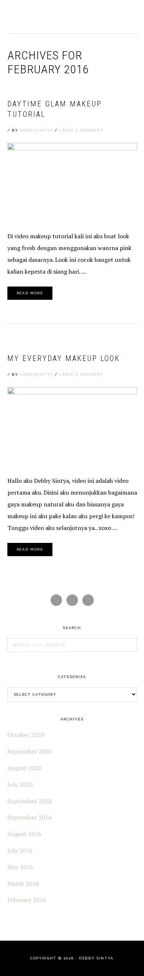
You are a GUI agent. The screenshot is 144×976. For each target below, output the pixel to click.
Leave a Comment (81, 130)
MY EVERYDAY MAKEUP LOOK (63, 358)
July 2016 (19, 850)
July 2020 (19, 784)
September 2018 (29, 801)
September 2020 (29, 751)
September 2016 (29, 817)
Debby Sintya (33, 16)
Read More (30, 293)
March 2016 (23, 884)
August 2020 (24, 768)
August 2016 (24, 834)
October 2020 (25, 735)
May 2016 (20, 867)
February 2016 (26, 900)
